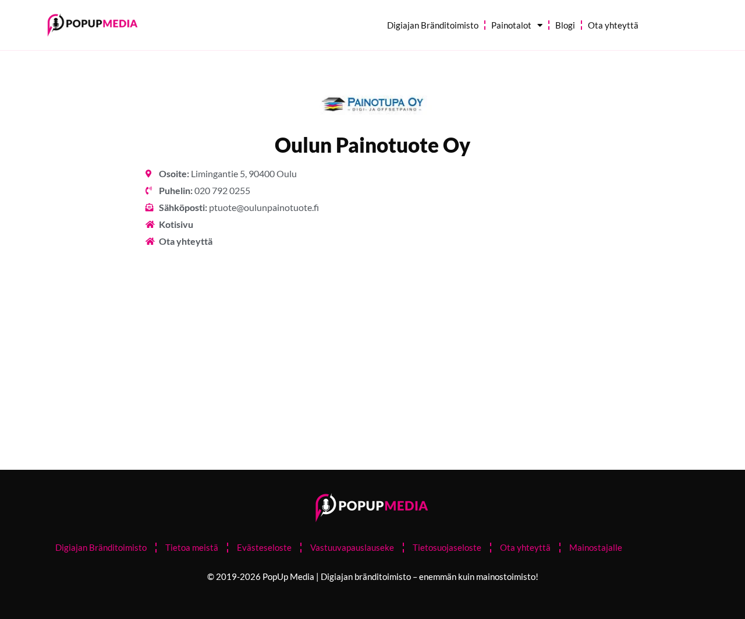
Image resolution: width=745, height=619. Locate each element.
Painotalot (511, 25)
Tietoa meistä (191, 547)
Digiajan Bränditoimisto (432, 25)
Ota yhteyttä (613, 25)
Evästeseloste (264, 547)
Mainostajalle (595, 547)
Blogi (565, 25)
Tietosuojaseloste (447, 547)
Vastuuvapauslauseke (352, 547)
